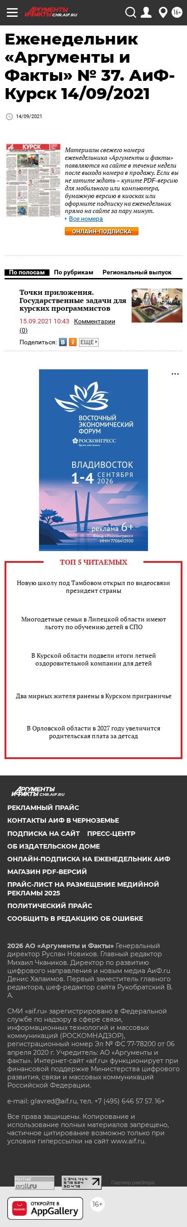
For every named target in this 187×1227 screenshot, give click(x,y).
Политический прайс (49, 906)
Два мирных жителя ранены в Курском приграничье (94, 696)
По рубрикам (74, 272)
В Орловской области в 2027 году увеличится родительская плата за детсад (93, 732)
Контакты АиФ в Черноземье (63, 820)
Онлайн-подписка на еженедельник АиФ (88, 859)
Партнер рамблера (132, 1182)
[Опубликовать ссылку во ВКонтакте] (63, 342)
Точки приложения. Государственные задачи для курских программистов (73, 300)
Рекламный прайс (43, 808)
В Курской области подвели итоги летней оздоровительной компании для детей (93, 659)
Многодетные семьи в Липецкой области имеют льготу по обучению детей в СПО (93, 623)
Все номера (86, 218)
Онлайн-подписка (102, 231)
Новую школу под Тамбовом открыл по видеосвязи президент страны (93, 586)
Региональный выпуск (137, 272)
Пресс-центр (111, 834)
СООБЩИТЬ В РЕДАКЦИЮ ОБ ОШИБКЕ (75, 918)
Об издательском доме (53, 846)
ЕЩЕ (87, 342)
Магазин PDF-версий (47, 872)
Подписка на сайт (43, 834)
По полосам (27, 272)
